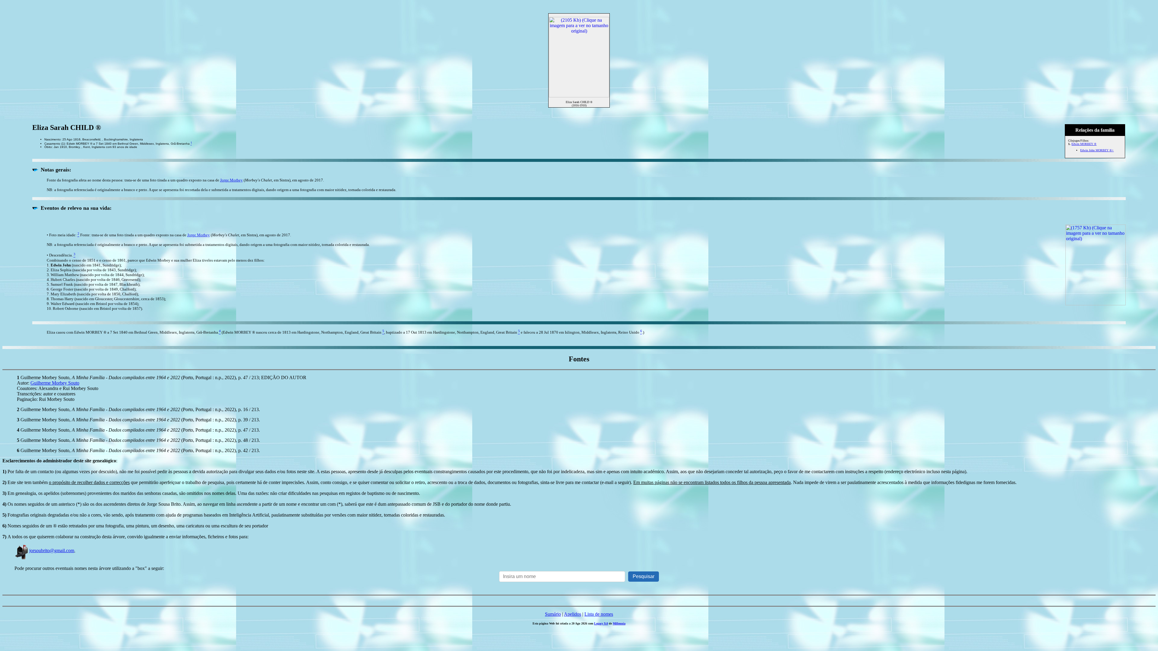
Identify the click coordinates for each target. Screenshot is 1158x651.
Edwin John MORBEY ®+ (1097, 150)
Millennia (619, 623)
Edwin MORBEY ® (1083, 144)
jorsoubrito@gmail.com (51, 550)
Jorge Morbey (231, 180)
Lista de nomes (598, 614)
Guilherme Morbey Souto (54, 382)
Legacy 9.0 (601, 623)
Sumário (553, 614)
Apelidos (572, 614)
